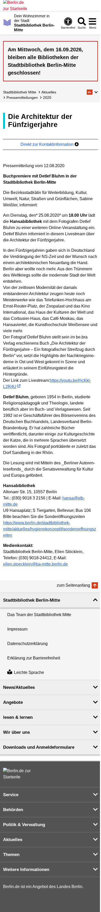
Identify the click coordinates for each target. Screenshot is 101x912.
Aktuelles (48, 92)
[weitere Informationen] (7, 22)
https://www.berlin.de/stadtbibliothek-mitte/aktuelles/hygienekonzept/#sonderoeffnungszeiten (49, 529)
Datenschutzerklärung (27, 643)
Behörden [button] (13, 809)
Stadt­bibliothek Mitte (19, 92)
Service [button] (10, 794)
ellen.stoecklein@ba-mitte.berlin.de (35, 564)
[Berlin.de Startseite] (18, 774)
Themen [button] (11, 854)
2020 (47, 97)
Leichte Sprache (29, 672)
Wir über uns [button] (16, 732)
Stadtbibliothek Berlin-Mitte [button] (31, 600)
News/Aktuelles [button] (19, 687)
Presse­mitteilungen (22, 97)
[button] (92, 92)
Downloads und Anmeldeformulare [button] (38, 747)
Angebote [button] (13, 702)
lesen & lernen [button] (18, 717)
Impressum (17, 629)
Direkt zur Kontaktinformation (47, 144)
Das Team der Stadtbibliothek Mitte (39, 614)
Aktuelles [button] (12, 839)
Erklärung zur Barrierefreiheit (33, 658)
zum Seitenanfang (73, 585)
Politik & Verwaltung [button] (24, 824)
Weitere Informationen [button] (26, 869)
